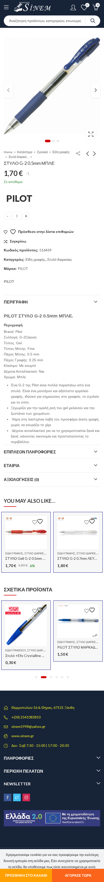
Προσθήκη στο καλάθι (26, 875)
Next (95, 90)
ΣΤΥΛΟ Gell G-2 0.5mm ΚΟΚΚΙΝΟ (32, 558)
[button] (36, 677)
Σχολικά (42, 152)
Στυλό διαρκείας (19, 157)
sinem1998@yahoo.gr (28, 726)
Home (8, 152)
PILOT (19, 198)
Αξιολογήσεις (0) (21, 479)
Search (93, 20)
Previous (8, 90)
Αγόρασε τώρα (78, 875)
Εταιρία (12, 465)
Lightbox (91, 134)
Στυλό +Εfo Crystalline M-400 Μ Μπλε (35, 655)
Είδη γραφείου (15, 650)
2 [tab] (53, 141)
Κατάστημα (24, 152)
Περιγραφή (16, 301)
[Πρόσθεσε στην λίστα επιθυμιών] (38, 521)
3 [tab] (58, 141)
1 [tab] (47, 141)
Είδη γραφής (61, 152)
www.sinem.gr (22, 736)
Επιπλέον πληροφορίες (30, 451)
